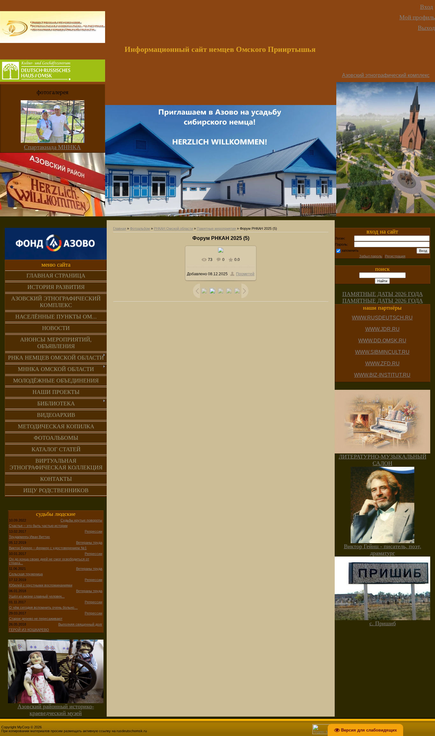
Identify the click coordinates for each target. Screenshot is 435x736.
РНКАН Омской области (173, 228)
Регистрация (395, 256)
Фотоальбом (140, 228)
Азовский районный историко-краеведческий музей (56, 709)
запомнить (350, 250)
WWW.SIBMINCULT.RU (382, 352)
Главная (119, 228)
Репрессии (93, 531)
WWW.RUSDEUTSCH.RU (382, 317)
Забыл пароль (370, 256)
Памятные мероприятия (216, 228)
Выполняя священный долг (80, 624)
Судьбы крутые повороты (81, 520)
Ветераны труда (89, 542)
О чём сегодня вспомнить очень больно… (43, 607)
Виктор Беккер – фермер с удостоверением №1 (48, 548)
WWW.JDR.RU (382, 329)
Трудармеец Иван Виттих (29, 537)
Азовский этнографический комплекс (386, 75)
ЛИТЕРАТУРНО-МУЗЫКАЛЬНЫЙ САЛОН (382, 459)
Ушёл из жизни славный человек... (37, 596)
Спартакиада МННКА (52, 147)
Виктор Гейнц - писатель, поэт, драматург (382, 549)
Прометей (245, 274)
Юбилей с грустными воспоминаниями (40, 585)
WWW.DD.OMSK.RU (382, 340)
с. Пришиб (382, 623)
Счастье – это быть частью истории (38, 526)
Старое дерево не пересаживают (35, 618)
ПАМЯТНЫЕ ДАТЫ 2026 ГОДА (382, 294)
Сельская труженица (26, 574)
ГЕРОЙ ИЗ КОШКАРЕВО (29, 630)
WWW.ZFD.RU (382, 363)
